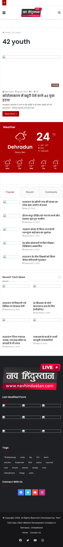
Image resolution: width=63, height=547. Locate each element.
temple (35, 468)
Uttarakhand (9, 473)
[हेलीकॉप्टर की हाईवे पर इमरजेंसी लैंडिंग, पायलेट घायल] (31, 435)
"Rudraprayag (10, 457)
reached (49, 462)
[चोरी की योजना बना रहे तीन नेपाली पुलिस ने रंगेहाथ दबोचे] (51, 435)
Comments (51, 192)
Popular (10, 192)
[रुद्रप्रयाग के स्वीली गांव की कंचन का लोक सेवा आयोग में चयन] (11, 206)
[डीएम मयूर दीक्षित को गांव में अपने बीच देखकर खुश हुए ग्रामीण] (11, 220)
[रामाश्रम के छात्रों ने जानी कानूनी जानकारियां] (47, 326)
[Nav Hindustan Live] (31, 12)
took (44, 468)
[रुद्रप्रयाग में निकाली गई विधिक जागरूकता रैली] (16, 292)
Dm (38, 457)
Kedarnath (19, 462)
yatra (31, 473)
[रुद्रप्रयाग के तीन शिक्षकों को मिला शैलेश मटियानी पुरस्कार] (11, 261)
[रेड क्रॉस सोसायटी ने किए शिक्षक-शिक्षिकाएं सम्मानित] (11, 247)
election (7, 462)
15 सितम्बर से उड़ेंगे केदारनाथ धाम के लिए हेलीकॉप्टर (44, 306)
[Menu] (3, 13)
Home (7, 32)
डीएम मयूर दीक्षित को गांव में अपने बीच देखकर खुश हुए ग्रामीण (41, 217)
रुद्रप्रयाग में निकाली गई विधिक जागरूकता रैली (14, 305)
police (39, 462)
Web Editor (9, 91)
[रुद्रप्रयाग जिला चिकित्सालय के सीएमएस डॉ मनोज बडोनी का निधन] (51, 422)
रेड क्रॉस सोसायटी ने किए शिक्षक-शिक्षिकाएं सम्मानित (38, 244)
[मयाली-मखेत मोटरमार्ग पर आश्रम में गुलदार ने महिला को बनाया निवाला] (11, 435)
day (30, 457)
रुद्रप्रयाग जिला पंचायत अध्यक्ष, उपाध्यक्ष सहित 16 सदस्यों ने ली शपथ (14, 340)
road (6, 468)
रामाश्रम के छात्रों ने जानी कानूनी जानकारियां (45, 338)
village (22, 473)
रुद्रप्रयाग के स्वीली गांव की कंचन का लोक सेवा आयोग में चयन (40, 203)
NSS (30, 462)
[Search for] (59, 13)
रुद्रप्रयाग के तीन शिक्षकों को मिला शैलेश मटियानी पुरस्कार (38, 258)
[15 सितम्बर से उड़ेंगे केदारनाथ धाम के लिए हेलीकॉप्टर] (47, 292)
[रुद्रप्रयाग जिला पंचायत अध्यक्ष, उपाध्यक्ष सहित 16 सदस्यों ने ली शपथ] (16, 326)
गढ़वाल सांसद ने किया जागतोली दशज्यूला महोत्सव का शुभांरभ (38, 231)
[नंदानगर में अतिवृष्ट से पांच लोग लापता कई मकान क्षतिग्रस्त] (11, 409)
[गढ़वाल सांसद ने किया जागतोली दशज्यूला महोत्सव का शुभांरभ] (11, 233)
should (15, 468)
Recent (30, 192)
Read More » (11, 114)
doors (46, 457)
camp (22, 457)
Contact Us (35, 532)
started (25, 468)
